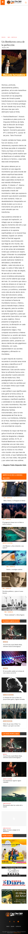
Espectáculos (7, 721)
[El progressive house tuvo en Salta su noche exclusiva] (14, 510)
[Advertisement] (14, 20)
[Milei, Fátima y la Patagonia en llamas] (14, 489)
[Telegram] (21, 79)
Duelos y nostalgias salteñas (14, 569)
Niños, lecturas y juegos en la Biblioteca (11, 830)
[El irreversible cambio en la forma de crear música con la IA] (14, 658)
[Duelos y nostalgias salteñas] (14, 557)
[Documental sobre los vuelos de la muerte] (14, 794)
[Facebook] (11, 79)
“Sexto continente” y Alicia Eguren (14, 615)
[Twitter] (14, 921)
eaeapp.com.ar (17, 932)
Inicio (3, 37)
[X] (14, 79)
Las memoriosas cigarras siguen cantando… (12, 781)
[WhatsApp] (18, 79)
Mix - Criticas (12, 37)
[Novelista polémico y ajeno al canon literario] (14, 579)
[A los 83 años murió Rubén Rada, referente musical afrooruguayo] (14, 632)
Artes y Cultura (7, 543)
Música (5, 641)
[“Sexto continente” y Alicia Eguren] (14, 603)
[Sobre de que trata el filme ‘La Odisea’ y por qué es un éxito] (14, 711)
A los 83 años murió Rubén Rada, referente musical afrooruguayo (12, 756)
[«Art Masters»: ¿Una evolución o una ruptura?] (14, 534)
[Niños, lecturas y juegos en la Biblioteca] (14, 818)
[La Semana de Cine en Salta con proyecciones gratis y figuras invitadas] (14, 685)
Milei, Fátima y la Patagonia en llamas (14, 500)
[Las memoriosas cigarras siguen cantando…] (14, 769)
